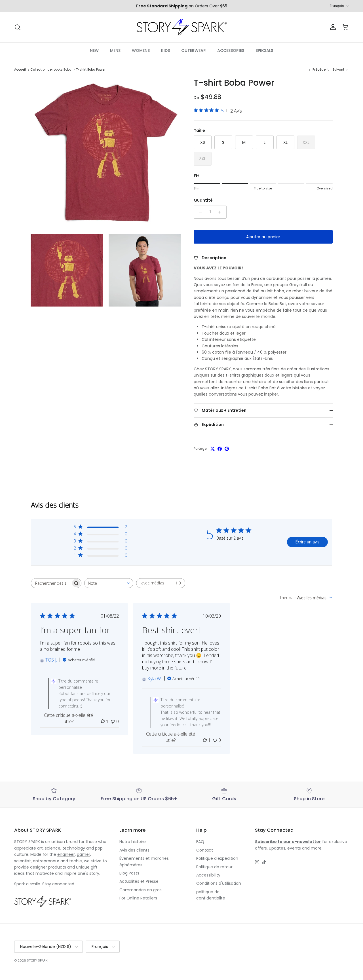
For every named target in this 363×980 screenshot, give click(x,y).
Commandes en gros (140, 890)
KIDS (165, 50)
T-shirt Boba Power (90, 69)
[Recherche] (17, 27)
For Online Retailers (138, 898)
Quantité (203, 200)
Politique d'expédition (217, 858)
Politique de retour (214, 867)
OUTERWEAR (193, 50)
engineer (66, 854)
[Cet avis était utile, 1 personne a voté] (103, 721)
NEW (94, 50)
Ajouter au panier (263, 237)
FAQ (200, 841)
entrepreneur (46, 861)
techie (75, 861)
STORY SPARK (37, 960)
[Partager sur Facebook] (220, 449)
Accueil (20, 69)
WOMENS (141, 50)
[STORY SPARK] (181, 27)
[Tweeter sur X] (212, 449)
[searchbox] (51, 583)
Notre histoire (132, 841)
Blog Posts (129, 873)
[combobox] (108, 583)
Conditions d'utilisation (218, 883)
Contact (204, 850)
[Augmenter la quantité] (221, 212)
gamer (83, 854)
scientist (22, 861)
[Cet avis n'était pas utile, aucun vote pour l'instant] (113, 721)
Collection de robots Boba (50, 69)
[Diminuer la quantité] (199, 212)
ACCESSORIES (230, 50)
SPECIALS (264, 50)
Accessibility (208, 875)
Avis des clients (134, 850)
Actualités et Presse (139, 881)
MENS (115, 50)
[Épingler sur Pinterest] (227, 449)
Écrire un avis (307, 541)
